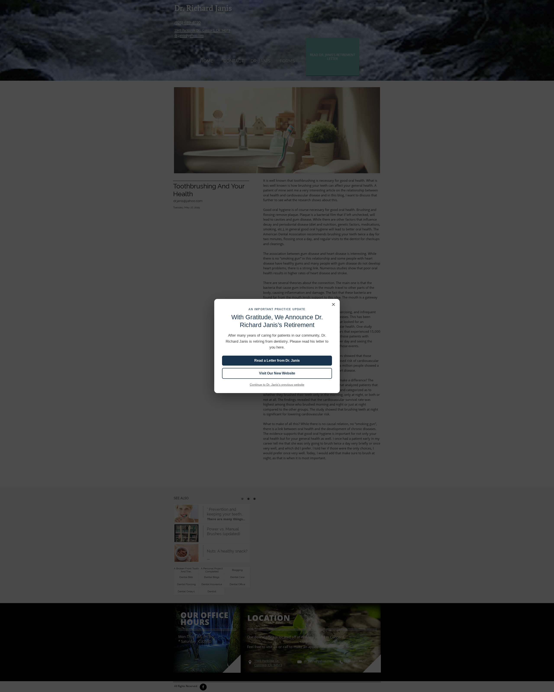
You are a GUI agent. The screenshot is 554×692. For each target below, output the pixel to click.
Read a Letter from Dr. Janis (277, 360)
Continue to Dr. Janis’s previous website (277, 384)
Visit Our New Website (277, 373)
